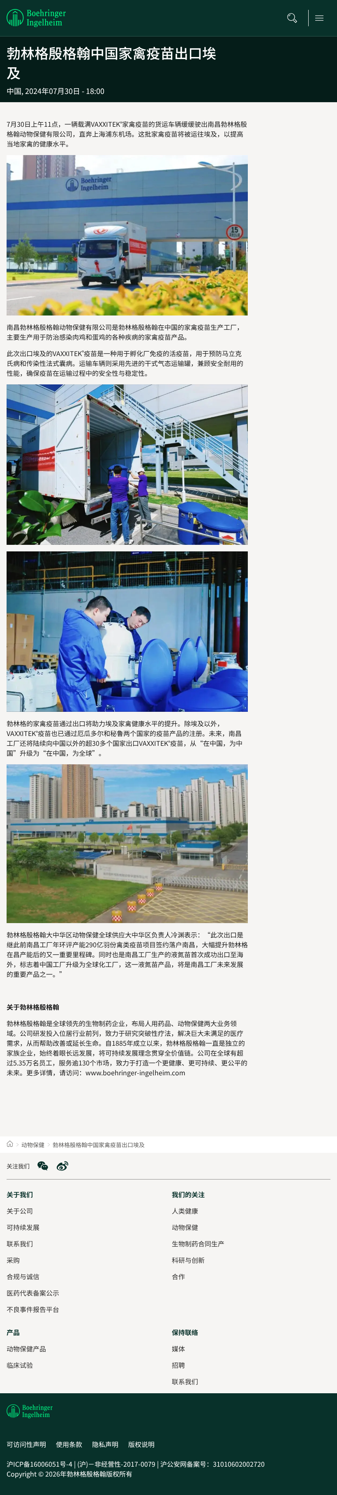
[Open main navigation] (322, 18)
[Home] (10, 1145)
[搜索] (294, 18)
